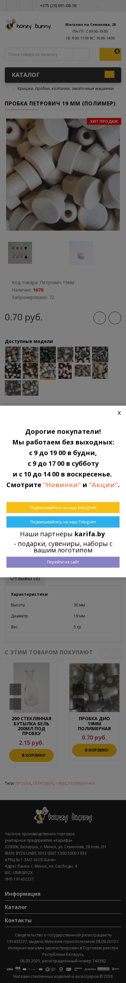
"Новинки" (62, 484)
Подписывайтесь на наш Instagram (63, 507)
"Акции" (103, 484)
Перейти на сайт (63, 562)
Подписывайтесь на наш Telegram (63, 522)
